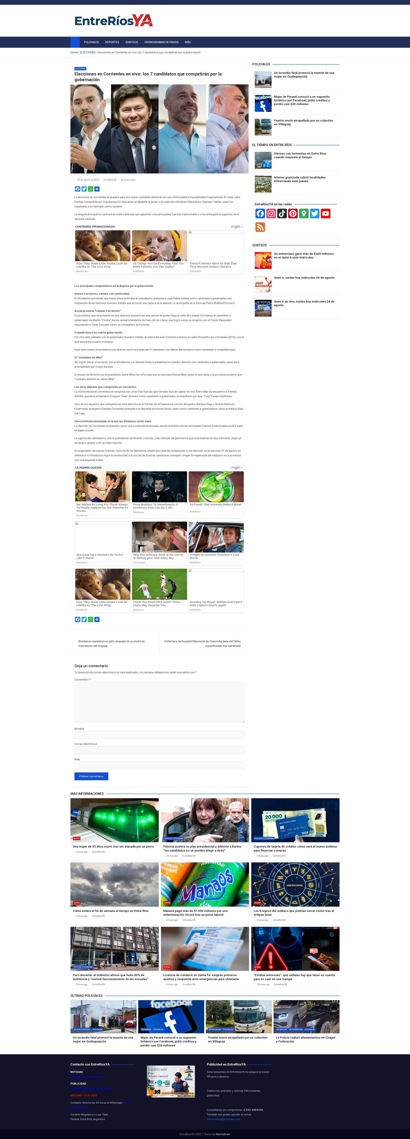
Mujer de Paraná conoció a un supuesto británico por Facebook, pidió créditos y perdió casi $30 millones (302, 100)
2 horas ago (82, 852)
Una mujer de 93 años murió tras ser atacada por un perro (113, 846)
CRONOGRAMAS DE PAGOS (161, 42)
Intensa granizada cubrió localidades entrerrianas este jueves (300, 179)
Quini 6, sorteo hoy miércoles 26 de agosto (304, 277)
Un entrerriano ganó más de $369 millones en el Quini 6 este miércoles (304, 255)
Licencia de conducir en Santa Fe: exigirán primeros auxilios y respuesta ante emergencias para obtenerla (201, 977)
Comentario (82, 679)
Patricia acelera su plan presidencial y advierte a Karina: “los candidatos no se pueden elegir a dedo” (202, 848)
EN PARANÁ (146, 1029)
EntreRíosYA (110, 180)
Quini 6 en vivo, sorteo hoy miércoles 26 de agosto (304, 303)
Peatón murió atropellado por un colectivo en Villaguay (303, 122)
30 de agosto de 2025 (88, 180)
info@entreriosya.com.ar (86, 1076)
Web (77, 759)
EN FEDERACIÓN (296, 1029)
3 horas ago (172, 920)
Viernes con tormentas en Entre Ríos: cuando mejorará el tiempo (300, 155)
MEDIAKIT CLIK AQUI (83, 1095)
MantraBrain (223, 1134)
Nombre (79, 728)
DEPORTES (112, 42)
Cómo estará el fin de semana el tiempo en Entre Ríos (110, 911)
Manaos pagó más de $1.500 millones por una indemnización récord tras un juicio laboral (195, 913)
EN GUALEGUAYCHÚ (82, 1029)
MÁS (188, 42)
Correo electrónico (85, 744)
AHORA (77, 838)
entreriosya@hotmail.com (223, 1119)
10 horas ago (263, 984)
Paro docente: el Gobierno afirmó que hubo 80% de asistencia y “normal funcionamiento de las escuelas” (110, 977)
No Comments (128, 180)
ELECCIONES (80, 69)
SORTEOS (132, 42)
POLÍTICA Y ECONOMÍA (173, 838)
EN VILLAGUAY (215, 1029)
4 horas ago (262, 920)
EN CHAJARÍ (282, 1029)
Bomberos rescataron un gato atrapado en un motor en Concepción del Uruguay (111, 643)
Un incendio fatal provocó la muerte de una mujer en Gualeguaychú (304, 74)
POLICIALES (91, 42)
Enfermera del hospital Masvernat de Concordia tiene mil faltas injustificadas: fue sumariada (203, 643)
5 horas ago (82, 984)
